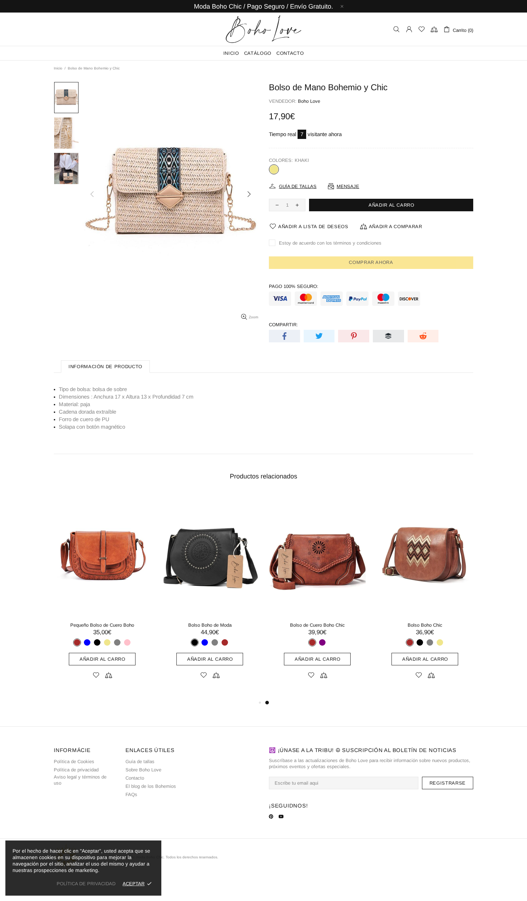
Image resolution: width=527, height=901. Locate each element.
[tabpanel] (317, 596)
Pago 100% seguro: (293, 286)
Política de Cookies (74, 761)
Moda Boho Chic (263, 29)
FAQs (131, 794)
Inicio (58, 68)
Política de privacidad (76, 769)
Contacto (134, 778)
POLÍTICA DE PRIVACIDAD (86, 883)
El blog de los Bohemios (150, 786)
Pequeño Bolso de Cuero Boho (102, 625)
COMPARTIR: (283, 324)
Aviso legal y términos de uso (80, 780)
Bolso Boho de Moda (210, 625)
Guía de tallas (140, 761)
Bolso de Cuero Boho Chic (317, 625)
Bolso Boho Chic (425, 625)
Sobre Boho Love (143, 769)
